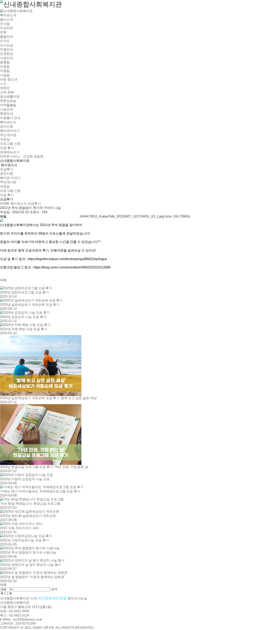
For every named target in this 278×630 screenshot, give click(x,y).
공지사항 (6, 126)
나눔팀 (5, 75)
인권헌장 (6, 53)
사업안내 (6, 58)
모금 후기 (7, 148)
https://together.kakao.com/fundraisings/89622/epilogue (67, 259)
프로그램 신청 (10, 143)
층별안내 (6, 36)
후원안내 (6, 113)
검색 (54, 589)
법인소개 (6, 19)
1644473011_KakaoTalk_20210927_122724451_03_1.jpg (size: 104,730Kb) (134, 216)
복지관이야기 (10, 130)
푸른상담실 (8, 101)
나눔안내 (6, 109)
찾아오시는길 (77, 598)
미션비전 (6, 28)
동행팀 (5, 62)
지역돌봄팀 (8, 105)
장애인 (5, 88)
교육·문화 (7, 92)
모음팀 (5, 66)
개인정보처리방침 (52, 598)
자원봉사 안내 (10, 118)
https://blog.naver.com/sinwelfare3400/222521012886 (72, 267)
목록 (3, 280)
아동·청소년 (8, 79)
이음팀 (5, 71)
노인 (3, 83)
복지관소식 (8, 122)
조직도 (5, 41)
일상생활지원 (10, 96)
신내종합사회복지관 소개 (18, 598)
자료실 (5, 139)
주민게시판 (8, 135)
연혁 (3, 32)
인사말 (5, 23)
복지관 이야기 (10, 178)
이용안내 (6, 49)
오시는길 (6, 45)
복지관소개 (8, 15)
